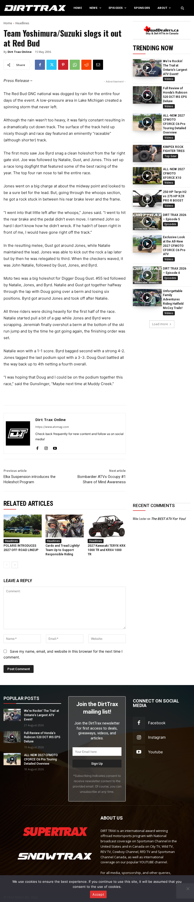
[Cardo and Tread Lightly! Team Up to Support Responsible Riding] (64, 526)
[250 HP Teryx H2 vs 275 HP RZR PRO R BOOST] (147, 198)
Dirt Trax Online (20, 52)
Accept (98, 894)
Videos (168, 79)
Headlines (22, 23)
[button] (182, 8)
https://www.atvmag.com (52, 427)
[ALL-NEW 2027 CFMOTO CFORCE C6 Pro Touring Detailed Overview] (147, 122)
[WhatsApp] (75, 65)
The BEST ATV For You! (168, 518)
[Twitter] (51, 65)
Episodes (170, 224)
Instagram (157, 737)
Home (8, 23)
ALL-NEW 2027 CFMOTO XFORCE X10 (174, 173)
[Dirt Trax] (20, 8)
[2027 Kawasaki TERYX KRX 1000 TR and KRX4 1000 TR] (107, 526)
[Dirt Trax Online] (18, 433)
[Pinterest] (63, 65)
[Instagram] (46, 447)
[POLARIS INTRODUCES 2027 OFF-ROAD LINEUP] (23, 526)
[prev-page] (7, 565)
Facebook (156, 722)
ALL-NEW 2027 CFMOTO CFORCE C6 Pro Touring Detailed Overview (174, 124)
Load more (160, 324)
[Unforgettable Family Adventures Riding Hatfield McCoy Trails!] (147, 297)
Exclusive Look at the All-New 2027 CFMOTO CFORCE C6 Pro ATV (174, 245)
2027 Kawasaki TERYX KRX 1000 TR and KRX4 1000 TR (107, 550)
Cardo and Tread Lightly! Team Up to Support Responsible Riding (62, 550)
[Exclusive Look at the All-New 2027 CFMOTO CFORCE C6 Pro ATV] (147, 243)
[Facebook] (40, 65)
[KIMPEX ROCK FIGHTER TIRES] (147, 153)
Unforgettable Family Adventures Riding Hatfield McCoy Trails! (173, 299)
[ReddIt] (86, 65)
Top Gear (170, 156)
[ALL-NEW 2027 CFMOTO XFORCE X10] (147, 175)
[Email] (98, 65)
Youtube (155, 752)
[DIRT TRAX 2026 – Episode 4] (147, 275)
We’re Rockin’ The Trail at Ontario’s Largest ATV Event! (41, 715)
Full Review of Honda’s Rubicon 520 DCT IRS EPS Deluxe (42, 737)
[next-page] (15, 565)
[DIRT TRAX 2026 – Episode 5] (147, 221)
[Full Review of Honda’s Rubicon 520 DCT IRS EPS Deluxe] (147, 94)
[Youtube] (55, 447)
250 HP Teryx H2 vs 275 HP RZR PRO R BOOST (174, 196)
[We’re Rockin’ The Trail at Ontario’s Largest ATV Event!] (147, 67)
